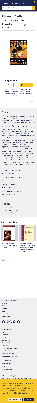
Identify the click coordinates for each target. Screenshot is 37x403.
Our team (4, 306)
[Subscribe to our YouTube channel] (19, 321)
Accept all (30, 400)
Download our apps (7, 369)
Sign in (4, 332)
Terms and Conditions (8, 353)
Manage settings (14, 400)
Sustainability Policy (7, 314)
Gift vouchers (6, 340)
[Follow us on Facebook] (4, 321)
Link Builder (5, 345)
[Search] (33, 8)
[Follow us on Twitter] (7, 321)
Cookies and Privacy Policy (9, 356)
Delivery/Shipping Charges (9, 348)
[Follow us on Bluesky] (11, 321)
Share (33, 102)
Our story (4, 311)
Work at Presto (6, 316)
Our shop (4, 308)
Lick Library (11, 181)
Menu (6, 3)
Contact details (6, 363)
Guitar (18, 170)
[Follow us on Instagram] (15, 321)
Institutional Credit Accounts (10, 351)
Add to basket (27, 85)
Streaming (5, 334)
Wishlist (4, 337)
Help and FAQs (6, 343)
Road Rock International (17, 174)
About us (4, 303)
